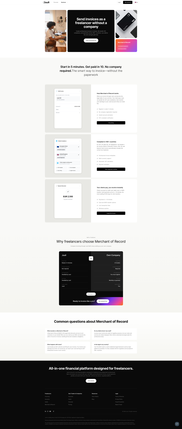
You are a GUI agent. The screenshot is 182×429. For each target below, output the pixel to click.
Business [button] (63, 2)
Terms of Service (119, 396)
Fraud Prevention (119, 402)
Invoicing (47, 396)
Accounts (47, 399)
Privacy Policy (118, 399)
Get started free (103, 301)
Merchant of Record (50, 404)
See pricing (111, 122)
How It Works (95, 396)
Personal (56, 2)
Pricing (70, 404)
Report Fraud (118, 404)
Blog (93, 399)
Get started (128, 2)
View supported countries (111, 169)
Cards (46, 402)
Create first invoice (111, 213)
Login (119, 2)
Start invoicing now (91, 40)
